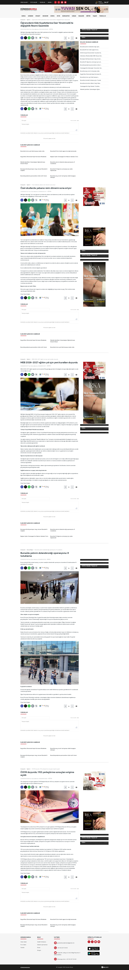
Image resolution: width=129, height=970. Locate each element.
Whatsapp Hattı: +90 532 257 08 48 (66, 959)
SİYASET (37, 16)
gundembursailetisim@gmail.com (65, 943)
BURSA (24, 16)
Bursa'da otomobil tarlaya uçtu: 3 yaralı (90, 80)
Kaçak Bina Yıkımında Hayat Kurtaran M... (90, 74)
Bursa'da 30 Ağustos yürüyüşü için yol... (90, 62)
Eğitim (28, 19)
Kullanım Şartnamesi (42, 944)
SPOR (58, 16)
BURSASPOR (66, 16)
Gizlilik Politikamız (41, 942)
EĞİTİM (88, 16)
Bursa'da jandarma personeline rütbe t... (90, 65)
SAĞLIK (74, 16)
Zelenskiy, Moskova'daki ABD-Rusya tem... (91, 56)
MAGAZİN (81, 16)
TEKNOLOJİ (102, 16)
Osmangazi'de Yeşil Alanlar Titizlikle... (90, 86)
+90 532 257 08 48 (62, 948)
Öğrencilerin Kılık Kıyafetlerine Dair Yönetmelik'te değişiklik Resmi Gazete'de (51, 19)
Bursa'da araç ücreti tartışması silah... (90, 71)
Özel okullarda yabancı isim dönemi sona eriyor (43, 184)
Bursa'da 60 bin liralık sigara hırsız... (89, 50)
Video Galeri (24, 2)
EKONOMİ (45, 16)
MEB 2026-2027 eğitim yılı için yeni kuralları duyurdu (45, 359)
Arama (50, 2)
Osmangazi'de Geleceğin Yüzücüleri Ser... (91, 68)
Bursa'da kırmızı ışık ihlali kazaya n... (89, 77)
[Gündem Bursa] (28, 9)
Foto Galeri (33, 2)
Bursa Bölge (30, 549)
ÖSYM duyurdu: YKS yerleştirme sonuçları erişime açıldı (46, 769)
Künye (38, 947)
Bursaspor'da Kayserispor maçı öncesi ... (91, 59)
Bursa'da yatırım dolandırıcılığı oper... (90, 46)
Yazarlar (42, 2)
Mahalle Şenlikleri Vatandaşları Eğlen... (90, 89)
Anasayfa (22, 19)
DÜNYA (52, 16)
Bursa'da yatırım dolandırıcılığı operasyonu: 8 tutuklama (48, 549)
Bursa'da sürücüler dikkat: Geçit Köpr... (90, 83)
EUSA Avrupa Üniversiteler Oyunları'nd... (90, 53)
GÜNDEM (30, 16)
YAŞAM (95, 16)
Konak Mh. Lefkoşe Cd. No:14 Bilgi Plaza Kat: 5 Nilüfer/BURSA (67, 954)
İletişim (39, 950)
